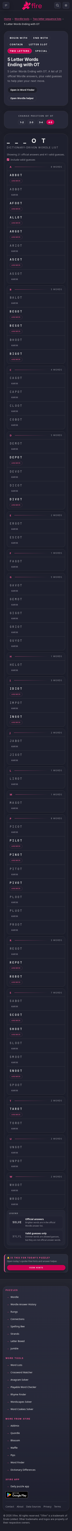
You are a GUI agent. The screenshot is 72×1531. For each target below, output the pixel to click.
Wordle (13, 1297)
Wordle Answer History (21, 1304)
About (20, 1506)
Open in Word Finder (22, 89)
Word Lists (14, 1365)
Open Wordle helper (22, 98)
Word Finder (15, 1462)
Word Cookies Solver (20, 1409)
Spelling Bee (16, 1326)
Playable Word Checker (21, 1387)
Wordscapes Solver (19, 1401)
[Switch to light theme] (66, 5)
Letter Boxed (16, 1341)
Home (7, 18)
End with (40, 37)
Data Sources (33, 1506)
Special (41, 50)
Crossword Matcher (19, 1372)
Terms (57, 1506)
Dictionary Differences (21, 1469)
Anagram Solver (17, 1379)
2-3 (31, 122)
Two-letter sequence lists (47, 18)
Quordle (13, 1433)
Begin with (19, 37)
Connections (15, 1319)
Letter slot (38, 44)
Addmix (13, 1425)
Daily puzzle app (18, 1486)
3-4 (41, 122)
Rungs (12, 1311)
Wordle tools (22, 18)
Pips (11, 1455)
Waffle (12, 1447)
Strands (13, 1333)
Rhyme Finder (16, 1394)
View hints (36, 1267)
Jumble (12, 1348)
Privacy (47, 1506)
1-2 (22, 122)
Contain (16, 44)
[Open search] (57, 5)
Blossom (13, 1440)
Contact (10, 1506)
